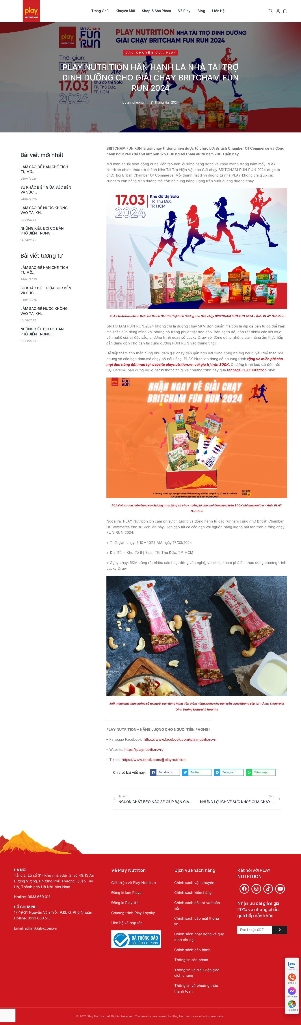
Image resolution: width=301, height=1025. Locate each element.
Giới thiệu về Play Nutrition (133, 882)
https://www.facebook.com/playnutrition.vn (180, 739)
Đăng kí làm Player (127, 892)
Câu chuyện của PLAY (151, 52)
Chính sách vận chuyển (194, 882)
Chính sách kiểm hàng (193, 892)
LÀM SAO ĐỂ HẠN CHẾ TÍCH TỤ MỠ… (44, 169)
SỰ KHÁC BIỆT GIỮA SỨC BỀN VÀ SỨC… (45, 189)
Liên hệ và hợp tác (126, 923)
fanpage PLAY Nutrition (247, 370)
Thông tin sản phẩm (191, 960)
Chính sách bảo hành (192, 950)
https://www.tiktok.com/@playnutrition (154, 759)
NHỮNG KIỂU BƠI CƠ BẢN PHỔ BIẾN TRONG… (42, 230)
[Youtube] (280, 889)
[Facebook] (244, 889)
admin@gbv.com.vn (41, 928)
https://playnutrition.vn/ (144, 749)
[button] (165, 772)
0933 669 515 (39, 918)
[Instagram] (256, 889)
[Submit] (279, 930)
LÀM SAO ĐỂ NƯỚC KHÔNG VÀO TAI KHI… (44, 210)
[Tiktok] (268, 889)
